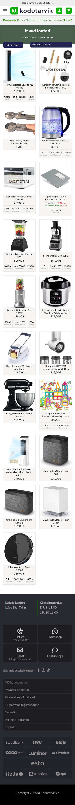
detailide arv (46, 428)
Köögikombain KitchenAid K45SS (19, 415)
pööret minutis (19, 268)
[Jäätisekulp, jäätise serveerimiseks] (19, 122)
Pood (34, 37)
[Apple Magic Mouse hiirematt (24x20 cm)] (56, 178)
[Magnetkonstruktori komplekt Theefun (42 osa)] (56, 395)
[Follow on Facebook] (38, 670)
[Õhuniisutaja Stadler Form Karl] (56, 451)
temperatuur (16, 211)
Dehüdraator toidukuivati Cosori (19, 198)
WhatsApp (55, 636)
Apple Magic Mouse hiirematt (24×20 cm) (55, 198)
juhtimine (19, 99)
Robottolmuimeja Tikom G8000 (19, 568)
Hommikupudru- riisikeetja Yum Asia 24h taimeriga (55, 311)
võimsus (31, 99)
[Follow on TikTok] (48, 670)
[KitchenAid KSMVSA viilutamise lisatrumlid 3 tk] (56, 348)
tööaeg (19, 581)
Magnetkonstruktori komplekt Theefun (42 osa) (55, 415)
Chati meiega (55, 656)
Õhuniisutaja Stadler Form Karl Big (19, 521)
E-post (20, 656)
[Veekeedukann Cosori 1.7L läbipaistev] (56, 122)
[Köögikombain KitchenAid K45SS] (19, 395)
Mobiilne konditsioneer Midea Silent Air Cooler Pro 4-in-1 (19, 472)
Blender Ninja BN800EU (55, 255)
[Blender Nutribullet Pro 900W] (19, 292)
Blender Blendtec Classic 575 (19, 255)
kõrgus (7, 99)
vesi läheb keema (55, 155)
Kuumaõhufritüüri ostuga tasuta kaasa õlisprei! (37, 20)
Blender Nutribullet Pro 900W (19, 311)
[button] (5, 10)
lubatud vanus (62, 428)
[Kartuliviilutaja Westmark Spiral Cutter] (19, 348)
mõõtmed (56, 213)
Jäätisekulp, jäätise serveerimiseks (19, 142)
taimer (28, 211)
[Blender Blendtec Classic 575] (19, 236)
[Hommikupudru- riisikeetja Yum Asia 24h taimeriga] (56, 292)
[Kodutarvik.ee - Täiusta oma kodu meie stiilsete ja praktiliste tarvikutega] (31, 10)
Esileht (25, 37)
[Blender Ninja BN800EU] (56, 236)
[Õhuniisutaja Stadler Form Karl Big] (19, 501)
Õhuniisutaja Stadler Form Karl (56, 472)
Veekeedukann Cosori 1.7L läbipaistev (56, 142)
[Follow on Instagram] (43, 670)
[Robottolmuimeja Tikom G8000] (19, 549)
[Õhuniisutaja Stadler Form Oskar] (56, 501)
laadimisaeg (8, 581)
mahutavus (43, 155)
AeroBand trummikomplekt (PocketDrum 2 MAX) (55, 86)
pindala (6, 211)
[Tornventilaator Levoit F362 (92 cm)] (19, 66)
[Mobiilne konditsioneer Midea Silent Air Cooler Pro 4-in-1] (19, 451)
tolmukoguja (30, 581)
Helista (20, 636)
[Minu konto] (59, 11)
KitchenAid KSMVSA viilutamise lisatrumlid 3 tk (56, 367)
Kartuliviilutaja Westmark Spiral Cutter (19, 367)
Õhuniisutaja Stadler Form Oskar (56, 521)
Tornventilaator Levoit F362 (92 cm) (19, 86)
